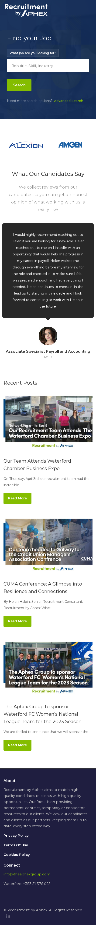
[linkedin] (8, 916)
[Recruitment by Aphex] (26, 13)
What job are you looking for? (33, 53)
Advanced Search (68, 101)
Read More (17, 498)
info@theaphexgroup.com (26, 874)
